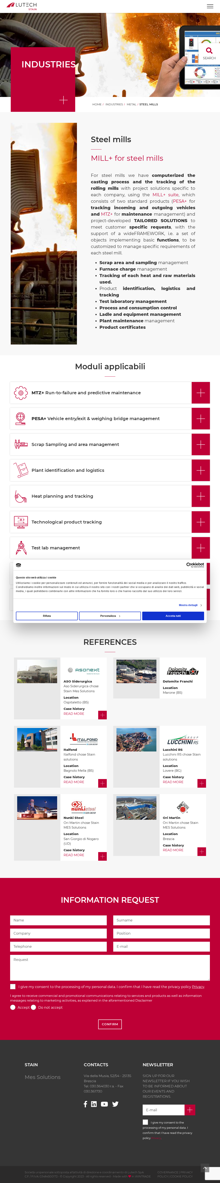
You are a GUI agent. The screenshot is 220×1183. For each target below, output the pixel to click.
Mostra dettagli (188, 605)
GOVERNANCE (167, 1172)
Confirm (110, 1024)
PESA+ (180, 201)
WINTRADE (143, 1176)
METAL (131, 104)
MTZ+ (107, 214)
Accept (24, 1007)
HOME (97, 104)
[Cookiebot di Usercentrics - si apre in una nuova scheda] (185, 565)
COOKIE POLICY (181, 1176)
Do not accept (50, 1007)
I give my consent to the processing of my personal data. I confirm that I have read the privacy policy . (111, 987)
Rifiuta (47, 615)
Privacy (198, 987)
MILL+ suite (166, 194)
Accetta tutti (173, 615)
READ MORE (74, 714)
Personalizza (108, 615)
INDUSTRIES (114, 104)
